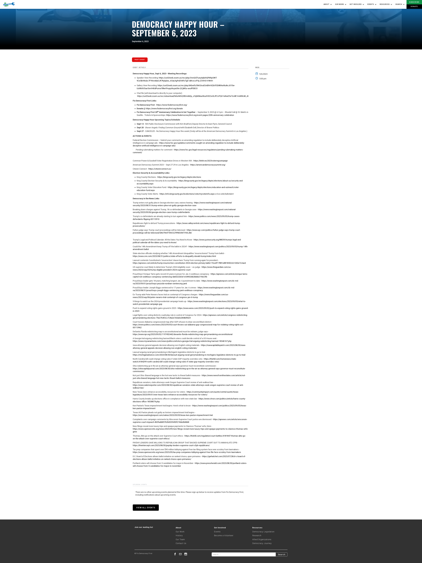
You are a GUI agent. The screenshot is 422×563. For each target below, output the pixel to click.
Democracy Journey (262, 543)
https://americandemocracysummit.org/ (208, 165)
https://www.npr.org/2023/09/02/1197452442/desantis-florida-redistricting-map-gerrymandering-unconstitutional (182, 334)
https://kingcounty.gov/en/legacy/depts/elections (179, 177)
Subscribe (414, 2)
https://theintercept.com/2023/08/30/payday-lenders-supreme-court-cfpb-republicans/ (171, 445)
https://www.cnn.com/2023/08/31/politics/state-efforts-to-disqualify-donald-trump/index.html (174, 256)
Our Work (180, 531)
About (178, 528)
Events (217, 531)
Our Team (180, 539)
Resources (257, 528)
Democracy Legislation (263, 531)
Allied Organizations (261, 539)
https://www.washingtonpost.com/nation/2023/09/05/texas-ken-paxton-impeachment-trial (173, 415)
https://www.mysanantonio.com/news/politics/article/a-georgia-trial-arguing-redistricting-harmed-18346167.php (182, 341)
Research (256, 535)
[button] (328, 4)
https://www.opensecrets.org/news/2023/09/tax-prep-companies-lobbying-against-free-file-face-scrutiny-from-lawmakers (187, 452)
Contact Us (181, 543)
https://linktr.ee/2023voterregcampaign (210, 161)
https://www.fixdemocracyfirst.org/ (171, 105)
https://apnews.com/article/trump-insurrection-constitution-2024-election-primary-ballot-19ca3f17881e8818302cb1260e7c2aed (189, 263)
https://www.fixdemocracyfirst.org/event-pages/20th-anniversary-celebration (200, 115)
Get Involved (220, 528)
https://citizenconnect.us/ (159, 169)
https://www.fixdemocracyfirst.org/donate (164, 108)
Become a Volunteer (223, 535)
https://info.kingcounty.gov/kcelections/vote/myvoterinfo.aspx (187, 194)
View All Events (145, 507)
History (179, 535)
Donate (414, 6)
